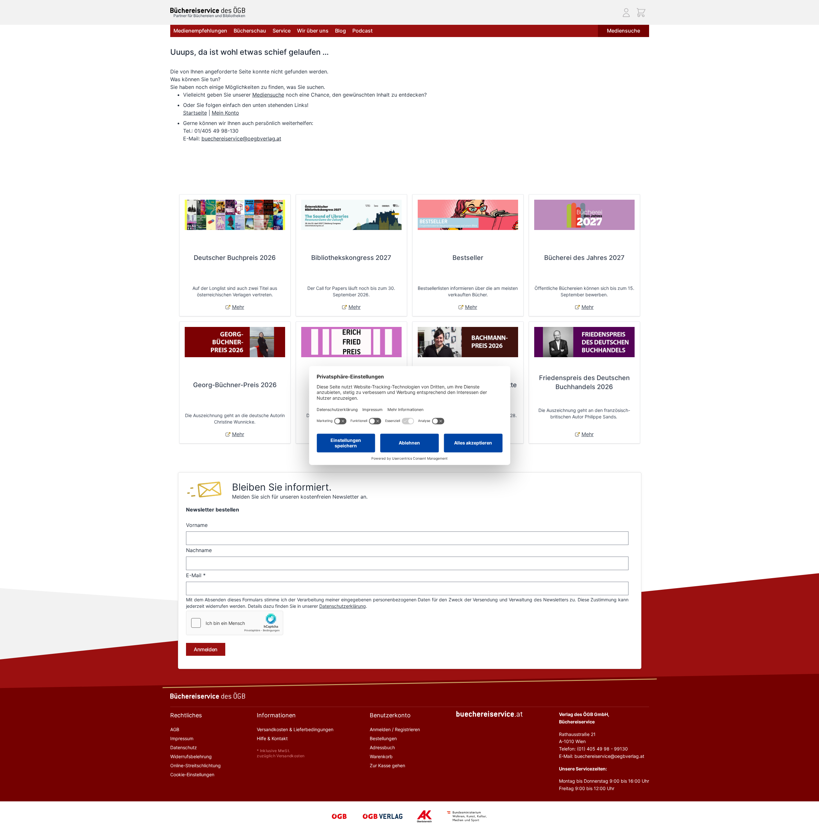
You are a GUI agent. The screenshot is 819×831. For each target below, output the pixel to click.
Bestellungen (383, 738)
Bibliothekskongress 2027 (351, 258)
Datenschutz (183, 747)
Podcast (362, 30)
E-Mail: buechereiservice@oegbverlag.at (601, 756)
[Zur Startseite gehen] (207, 9)
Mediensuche (623, 30)
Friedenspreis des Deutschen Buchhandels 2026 (584, 382)
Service (282, 30)
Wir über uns (313, 30)
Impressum (181, 738)
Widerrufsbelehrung (191, 756)
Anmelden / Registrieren (395, 729)
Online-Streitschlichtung (195, 765)
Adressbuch (382, 747)
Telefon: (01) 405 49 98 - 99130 (593, 748)
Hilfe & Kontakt (272, 738)
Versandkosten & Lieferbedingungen (295, 729)
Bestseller (467, 258)
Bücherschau (250, 30)
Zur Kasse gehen (387, 765)
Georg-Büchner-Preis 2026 (235, 385)
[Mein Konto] (626, 12)
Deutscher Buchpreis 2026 (235, 258)
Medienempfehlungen (200, 30)
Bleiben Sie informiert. (281, 487)
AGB (174, 729)
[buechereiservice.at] (489, 714)
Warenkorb (381, 756)
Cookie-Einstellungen (192, 774)
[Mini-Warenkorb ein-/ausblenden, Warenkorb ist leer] (641, 12)
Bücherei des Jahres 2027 (584, 258)
